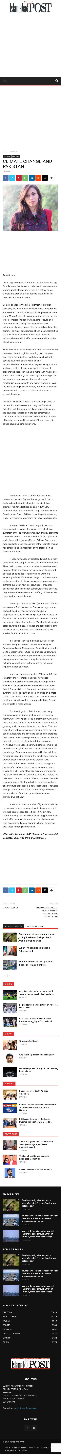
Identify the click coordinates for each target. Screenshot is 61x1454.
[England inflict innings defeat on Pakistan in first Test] (10, 1008)
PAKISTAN (15, 156)
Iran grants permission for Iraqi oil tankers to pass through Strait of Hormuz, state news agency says (38, 1234)
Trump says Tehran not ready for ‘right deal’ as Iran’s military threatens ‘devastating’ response (40, 1218)
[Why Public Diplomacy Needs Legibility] (10, 1058)
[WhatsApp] (25, 178)
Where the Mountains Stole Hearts (35, 1170)
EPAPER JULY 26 (10, 907)
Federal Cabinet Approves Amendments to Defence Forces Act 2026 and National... (37, 1107)
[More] (51, 178)
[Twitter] (12, 178)
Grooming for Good (28, 1041)
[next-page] (9, 975)
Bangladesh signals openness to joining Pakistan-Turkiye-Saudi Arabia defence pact (36, 937)
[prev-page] (4, 975)
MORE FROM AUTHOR (35, 927)
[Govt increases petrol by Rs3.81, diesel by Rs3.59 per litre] (10, 965)
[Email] (45, 178)
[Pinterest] (19, 178)
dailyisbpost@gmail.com (25, 1408)
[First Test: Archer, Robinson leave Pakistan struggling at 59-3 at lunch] (10, 1022)
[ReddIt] (38, 178)
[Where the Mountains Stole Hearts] (10, 1173)
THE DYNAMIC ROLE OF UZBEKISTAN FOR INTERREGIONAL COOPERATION (47, 912)
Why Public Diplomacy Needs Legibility (36, 1055)
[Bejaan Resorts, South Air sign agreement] (10, 1095)
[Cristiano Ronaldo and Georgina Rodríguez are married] (10, 1160)
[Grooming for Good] (10, 1045)
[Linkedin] (32, 178)
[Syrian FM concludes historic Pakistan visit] (10, 951)
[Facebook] (6, 178)
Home (5, 152)
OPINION (13, 152)
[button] (4, 81)
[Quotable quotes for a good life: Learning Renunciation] (10, 1072)
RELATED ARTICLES (13, 927)
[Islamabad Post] (30, 7)
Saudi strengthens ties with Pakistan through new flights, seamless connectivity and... (36, 1144)
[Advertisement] (30, 45)
